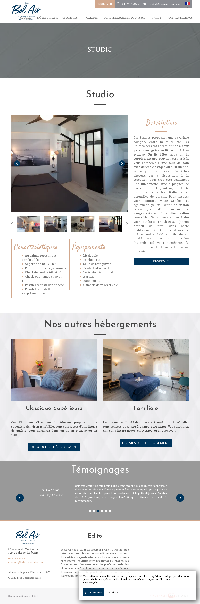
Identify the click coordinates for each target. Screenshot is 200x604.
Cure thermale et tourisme (124, 17)
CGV (47, 572)
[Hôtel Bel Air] (24, 11)
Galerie (91, 17)
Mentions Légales (18, 572)
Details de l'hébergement (54, 446)
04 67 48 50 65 (130, 4)
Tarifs (157, 17)
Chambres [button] (70, 17)
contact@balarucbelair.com (165, 4)
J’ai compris (93, 592)
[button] (187, 4)
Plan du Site (36, 572)
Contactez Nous (180, 17)
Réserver (105, 4)
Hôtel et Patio (48, 17)
